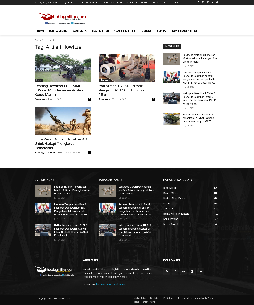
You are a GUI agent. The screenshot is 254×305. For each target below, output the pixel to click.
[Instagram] (203, 2)
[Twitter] (208, 2)
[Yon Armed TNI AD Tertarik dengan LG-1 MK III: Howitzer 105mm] (127, 68)
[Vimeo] (212, 2)
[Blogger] (166, 271)
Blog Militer (105, 80)
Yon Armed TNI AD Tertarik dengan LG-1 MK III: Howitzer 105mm (122, 90)
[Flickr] (183, 271)
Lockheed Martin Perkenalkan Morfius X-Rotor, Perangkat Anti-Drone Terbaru (200, 58)
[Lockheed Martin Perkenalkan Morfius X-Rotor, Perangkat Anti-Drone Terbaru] (171, 59)
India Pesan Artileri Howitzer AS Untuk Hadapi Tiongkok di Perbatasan (61, 143)
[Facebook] (198, 2)
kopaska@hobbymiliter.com (111, 284)
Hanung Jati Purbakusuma (48, 152)
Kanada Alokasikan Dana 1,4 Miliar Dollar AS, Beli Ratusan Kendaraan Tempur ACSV (198, 118)
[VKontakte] (200, 271)
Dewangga (40, 99)
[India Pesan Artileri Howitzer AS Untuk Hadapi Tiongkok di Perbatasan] (63, 121)
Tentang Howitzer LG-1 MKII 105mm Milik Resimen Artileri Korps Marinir (59, 90)
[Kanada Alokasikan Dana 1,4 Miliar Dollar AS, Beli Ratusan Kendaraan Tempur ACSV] (171, 119)
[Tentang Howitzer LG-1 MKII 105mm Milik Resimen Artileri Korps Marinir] (63, 68)
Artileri (39, 80)
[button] (215, 31)
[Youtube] (217, 2)
